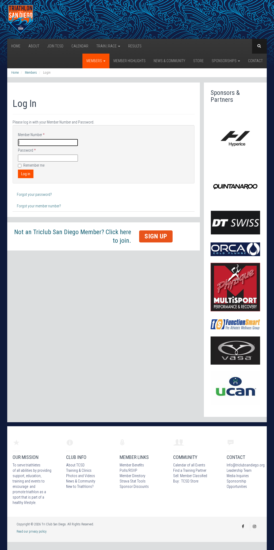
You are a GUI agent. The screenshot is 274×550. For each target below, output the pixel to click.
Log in (25, 174)
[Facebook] (243, 526)
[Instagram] (254, 526)
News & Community (169, 61)
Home (15, 46)
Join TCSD (55, 46)
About (33, 46)
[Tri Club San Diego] (20, 19)
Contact (255, 61)
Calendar (79, 46)
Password (27, 150)
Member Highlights (129, 61)
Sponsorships (224, 61)
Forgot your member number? (39, 206)
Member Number (31, 135)
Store (198, 61)
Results (135, 46)
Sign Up (155, 236)
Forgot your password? (34, 194)
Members (94, 61)
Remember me (33, 165)
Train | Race (106, 46)
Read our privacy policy (32, 531)
